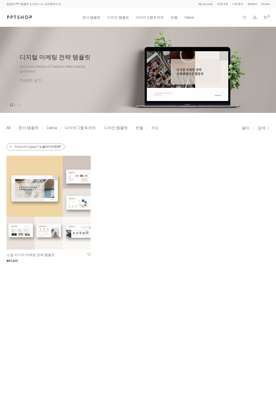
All (8, 127)
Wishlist (252, 4)
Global (265, 4)
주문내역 (222, 4)
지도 (155, 127)
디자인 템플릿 (118, 17)
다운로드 (237, 4)
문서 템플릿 (91, 17)
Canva (189, 17)
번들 (174, 17)
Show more (12, 260)
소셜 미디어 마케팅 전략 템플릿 (30, 255)
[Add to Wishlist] (89, 254)
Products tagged (38, 146)
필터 (245, 128)
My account (205, 4)
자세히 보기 (31, 80)
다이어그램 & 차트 (150, 17)
